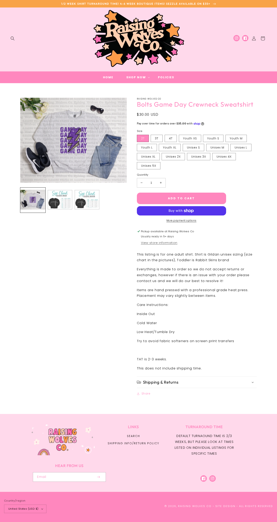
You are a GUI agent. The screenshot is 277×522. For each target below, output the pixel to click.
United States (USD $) (23, 509)
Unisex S (193, 147)
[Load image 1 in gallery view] (32, 200)
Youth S (213, 138)
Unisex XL (148, 157)
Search (133, 436)
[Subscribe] (98, 477)
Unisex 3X (198, 157)
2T (143, 138)
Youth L (147, 147)
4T (171, 138)
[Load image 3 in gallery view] (87, 200)
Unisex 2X (173, 157)
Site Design (225, 506)
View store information (159, 243)
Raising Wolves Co (195, 506)
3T (156, 138)
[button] (12, 38)
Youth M (236, 138)
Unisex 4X (224, 157)
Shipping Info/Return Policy (133, 443)
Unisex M (217, 147)
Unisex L (241, 147)
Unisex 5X (148, 166)
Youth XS (190, 138)
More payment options (181, 220)
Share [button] (146, 394)
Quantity (142, 175)
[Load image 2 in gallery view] (60, 200)
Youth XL (169, 147)
